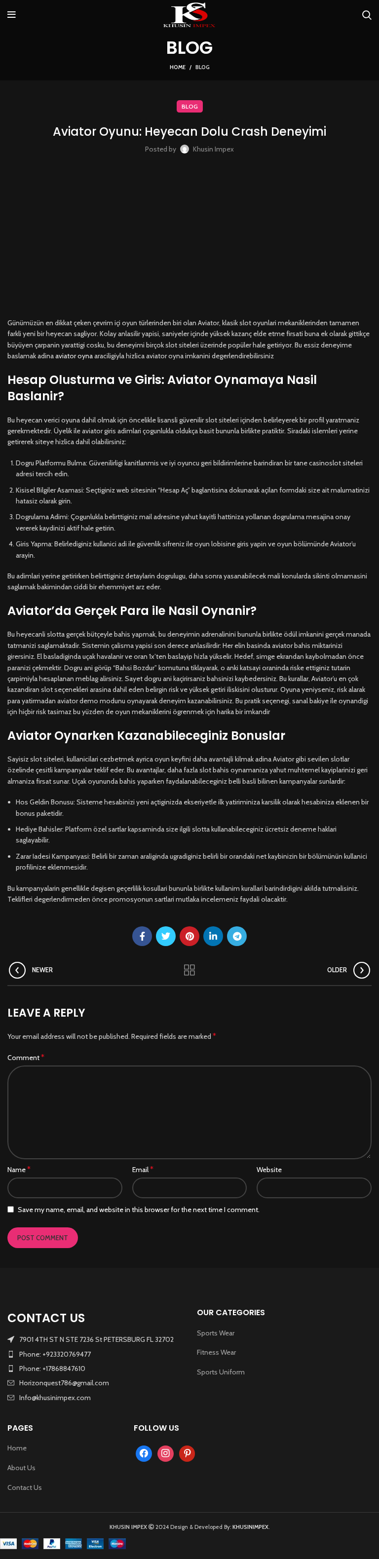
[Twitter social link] (166, 936)
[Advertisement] (189, 238)
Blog (202, 67)
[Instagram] (165, 1452)
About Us (21, 1467)
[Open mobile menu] (11, 15)
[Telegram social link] (237, 936)
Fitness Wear (216, 1352)
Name (19, 1169)
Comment (25, 1057)
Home (178, 67)
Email (142, 1169)
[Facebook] (144, 1452)
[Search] (367, 15)
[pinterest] (187, 1452)
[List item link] (94, 1354)
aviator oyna (74, 355)
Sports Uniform (221, 1372)
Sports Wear (215, 1333)
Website (269, 1169)
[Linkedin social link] (213, 936)
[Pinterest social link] (189, 936)
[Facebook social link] (142, 936)
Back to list (190, 970)
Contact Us (24, 1487)
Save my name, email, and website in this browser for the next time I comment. (139, 1209)
